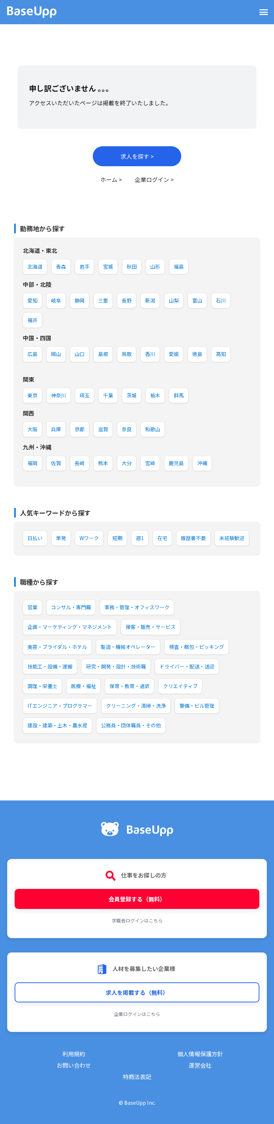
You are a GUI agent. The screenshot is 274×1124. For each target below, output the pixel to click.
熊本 (103, 463)
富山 (197, 300)
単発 (61, 537)
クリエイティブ (180, 686)
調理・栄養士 (42, 686)
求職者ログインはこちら (137, 920)
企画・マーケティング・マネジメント (69, 626)
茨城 (132, 395)
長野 (127, 300)
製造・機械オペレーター (128, 646)
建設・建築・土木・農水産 (57, 725)
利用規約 (73, 1054)
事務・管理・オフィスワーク (137, 607)
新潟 (150, 300)
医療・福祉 (83, 686)
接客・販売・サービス (151, 626)
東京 (32, 395)
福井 (32, 320)
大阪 (32, 429)
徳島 (197, 353)
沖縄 (202, 463)
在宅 (162, 537)
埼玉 (85, 395)
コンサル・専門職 (71, 607)
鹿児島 (176, 463)
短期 (117, 537)
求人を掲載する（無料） (137, 992)
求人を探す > (137, 156)
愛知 (32, 300)
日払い (34, 537)
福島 (179, 266)
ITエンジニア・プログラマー (59, 705)
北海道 (34, 266)
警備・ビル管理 (196, 705)
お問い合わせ (74, 1065)
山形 (155, 266)
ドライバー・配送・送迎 (186, 666)
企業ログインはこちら (137, 1014)
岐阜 (56, 300)
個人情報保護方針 (200, 1054)
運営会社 (200, 1065)
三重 (103, 300)
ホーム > (111, 179)
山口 (80, 353)
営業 (32, 607)
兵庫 (56, 429)
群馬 (179, 395)
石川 (221, 300)
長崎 (80, 463)
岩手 (85, 266)
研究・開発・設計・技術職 (116, 666)
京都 (80, 429)
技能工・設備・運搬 (49, 666)
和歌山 (152, 429)
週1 (140, 537)
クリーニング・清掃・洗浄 (136, 705)
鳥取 (127, 353)
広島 (32, 353)
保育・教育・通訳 (129, 686)
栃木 (155, 395)
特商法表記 (137, 1076)
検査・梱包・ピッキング (196, 646)
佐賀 (56, 463)
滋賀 (103, 429)
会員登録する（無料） (137, 899)
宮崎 (150, 463)
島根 (103, 353)
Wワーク (89, 537)
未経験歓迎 (231, 537)
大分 (127, 463)
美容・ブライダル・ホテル (57, 646)
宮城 (108, 266)
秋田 (132, 266)
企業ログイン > (154, 179)
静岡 (80, 300)
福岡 (32, 463)
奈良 (127, 429)
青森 (61, 266)
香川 (150, 353)
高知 (221, 353)
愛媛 (174, 353)
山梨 (174, 300)
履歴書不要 (193, 537)
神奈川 (58, 395)
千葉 (108, 395)
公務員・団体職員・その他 (131, 725)
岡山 (56, 353)
